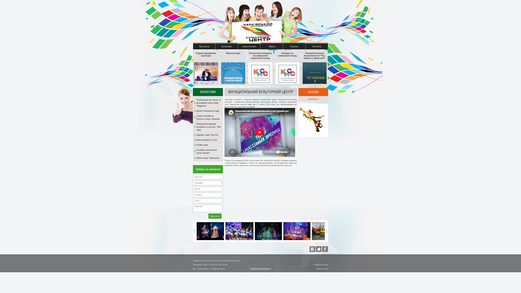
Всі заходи (312, 99)
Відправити (215, 216)
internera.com (322, 269)
